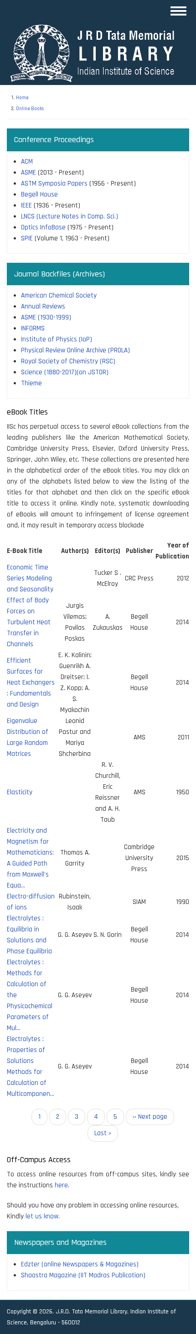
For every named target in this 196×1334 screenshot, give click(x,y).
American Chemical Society (59, 295)
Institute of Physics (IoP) (56, 339)
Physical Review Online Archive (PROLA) (75, 350)
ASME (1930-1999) (46, 317)
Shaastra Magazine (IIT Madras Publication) (83, 1275)
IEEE (26, 205)
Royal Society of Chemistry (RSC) (68, 361)
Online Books (30, 109)
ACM (27, 161)
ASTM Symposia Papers (54, 183)
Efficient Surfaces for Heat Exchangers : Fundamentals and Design (31, 682)
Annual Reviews (43, 306)
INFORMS (33, 328)
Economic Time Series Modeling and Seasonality (30, 578)
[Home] (97, 52)
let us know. (43, 1216)
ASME (28, 172)
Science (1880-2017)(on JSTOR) (64, 372)
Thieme (31, 383)
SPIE (27, 238)
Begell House (39, 194)
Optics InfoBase (43, 227)
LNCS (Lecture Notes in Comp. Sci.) (69, 216)
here (61, 1185)
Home (22, 98)
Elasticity (19, 792)
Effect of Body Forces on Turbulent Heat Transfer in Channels (29, 622)
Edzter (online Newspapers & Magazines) (80, 1264)
